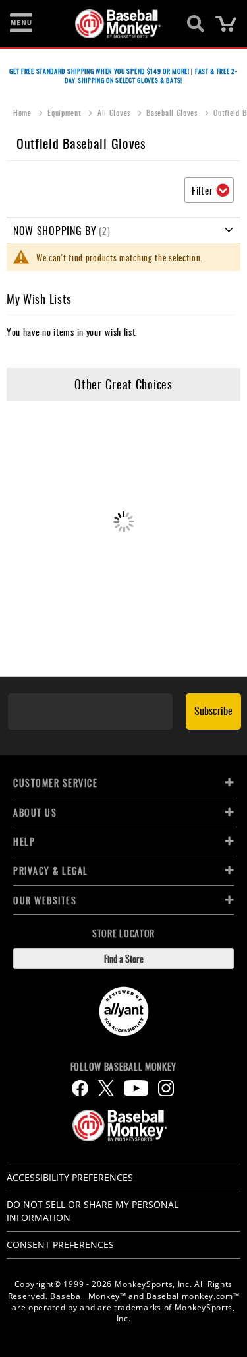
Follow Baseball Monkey (123, 1066)
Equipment (65, 112)
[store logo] (116, 23)
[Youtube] (136, 1088)
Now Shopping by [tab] (55, 230)
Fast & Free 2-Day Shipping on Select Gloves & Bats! (151, 75)
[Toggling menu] (21, 23)
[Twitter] (106, 1088)
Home (23, 112)
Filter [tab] (202, 190)
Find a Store (124, 958)
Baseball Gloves (173, 112)
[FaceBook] (80, 1088)
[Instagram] (166, 1088)
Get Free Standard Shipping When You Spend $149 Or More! (99, 71)
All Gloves (115, 112)
